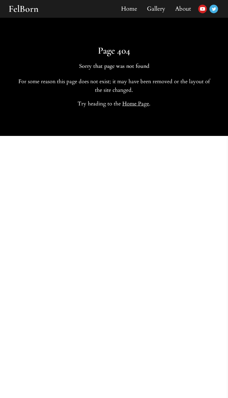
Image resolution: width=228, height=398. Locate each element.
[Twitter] (213, 8)
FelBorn (24, 9)
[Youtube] (202, 8)
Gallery (156, 9)
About (183, 9)
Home (129, 9)
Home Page (135, 103)
